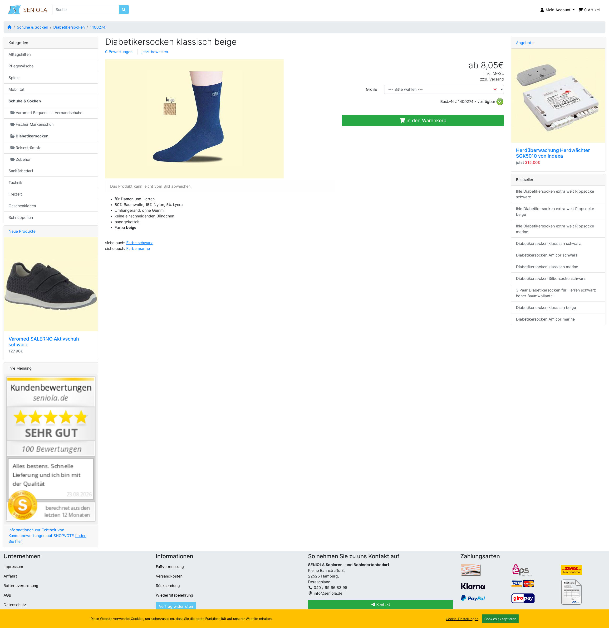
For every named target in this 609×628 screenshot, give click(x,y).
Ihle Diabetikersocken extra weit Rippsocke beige (555, 211)
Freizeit (15, 194)
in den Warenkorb (425, 120)
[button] (557, 10)
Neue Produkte (22, 231)
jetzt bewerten (155, 51)
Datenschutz (15, 604)
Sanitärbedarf (21, 170)
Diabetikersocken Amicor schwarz (547, 255)
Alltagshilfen (20, 54)
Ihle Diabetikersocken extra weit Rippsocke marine (555, 229)
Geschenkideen (22, 205)
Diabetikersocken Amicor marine (545, 319)
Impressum (13, 566)
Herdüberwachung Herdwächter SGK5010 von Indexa (553, 153)
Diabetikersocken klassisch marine (547, 266)
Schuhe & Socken (32, 27)
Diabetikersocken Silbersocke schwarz (551, 278)
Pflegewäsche (21, 66)
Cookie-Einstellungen (462, 619)
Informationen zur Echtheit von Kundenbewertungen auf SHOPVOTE (47, 536)
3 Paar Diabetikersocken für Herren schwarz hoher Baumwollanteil (556, 293)
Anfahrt (10, 576)
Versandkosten (169, 576)
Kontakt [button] (382, 604)
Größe (371, 89)
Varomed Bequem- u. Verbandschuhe (49, 112)
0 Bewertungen (119, 51)
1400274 (97, 27)
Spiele (14, 77)
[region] (304, 618)
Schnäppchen (21, 217)
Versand (496, 79)
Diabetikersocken (69, 27)
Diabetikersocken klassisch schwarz (548, 243)
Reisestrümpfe (28, 147)
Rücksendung (168, 585)
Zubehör (23, 159)
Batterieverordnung (21, 585)
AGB (7, 595)
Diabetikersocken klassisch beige (546, 307)
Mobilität (17, 89)
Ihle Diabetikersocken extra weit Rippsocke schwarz (555, 194)
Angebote (525, 42)
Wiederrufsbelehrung (174, 595)
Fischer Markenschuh (35, 124)
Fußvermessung (170, 566)
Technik (15, 182)
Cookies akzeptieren (500, 619)
